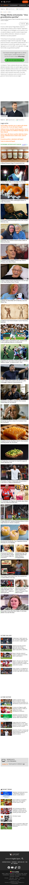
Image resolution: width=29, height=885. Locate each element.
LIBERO (3, 873)
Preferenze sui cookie (13, 879)
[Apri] (2, 2)
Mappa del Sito (21, 862)
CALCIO (4, 12)
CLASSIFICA (22, 5)
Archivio (16, 863)
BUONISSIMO (12, 876)
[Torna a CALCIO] (2, 5)
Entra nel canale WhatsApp (15, 60)
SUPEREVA (17, 876)
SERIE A (9, 12)
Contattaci (14, 862)
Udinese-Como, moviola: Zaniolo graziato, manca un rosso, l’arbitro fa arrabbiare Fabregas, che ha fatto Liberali (14, 130)
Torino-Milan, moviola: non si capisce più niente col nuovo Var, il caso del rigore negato (14, 126)
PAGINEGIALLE (12, 873)
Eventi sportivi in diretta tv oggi (17, 764)
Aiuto (19, 879)
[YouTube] (12, 868)
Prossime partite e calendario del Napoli (12, 139)
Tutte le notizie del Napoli (8, 141)
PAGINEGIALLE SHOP (19, 873)
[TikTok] (15, 868)
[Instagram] (19, 868)
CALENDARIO (14, 5)
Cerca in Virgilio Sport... (13, 859)
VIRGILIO (7, 873)
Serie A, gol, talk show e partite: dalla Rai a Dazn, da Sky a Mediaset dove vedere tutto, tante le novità (14, 135)
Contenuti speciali (6, 862)
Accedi (25, 1)
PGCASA (25, 873)
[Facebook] (9, 868)
